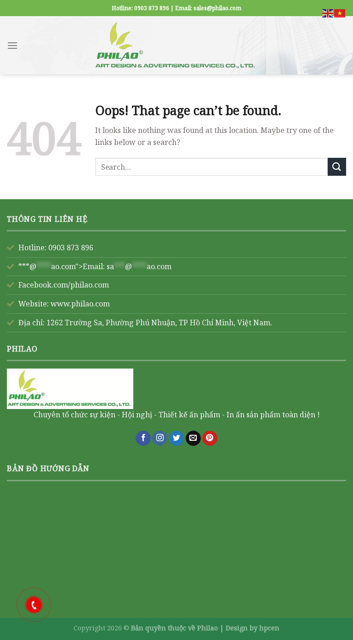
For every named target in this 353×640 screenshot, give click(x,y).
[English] (328, 12)
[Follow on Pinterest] (209, 438)
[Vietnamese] (340, 12)
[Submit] (337, 167)
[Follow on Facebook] (143, 438)
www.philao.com (80, 304)
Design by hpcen (252, 627)
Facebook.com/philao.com (63, 285)
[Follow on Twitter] (176, 438)
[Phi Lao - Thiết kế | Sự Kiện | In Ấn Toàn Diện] (176, 45)
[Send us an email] (193, 438)
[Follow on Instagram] (159, 438)
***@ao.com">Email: (94, 266)
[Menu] (12, 45)
